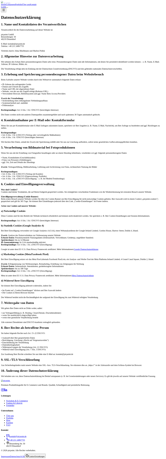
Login (3, 7)
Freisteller (10, 405)
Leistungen (10, 4)
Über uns (26, 4)
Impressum (5, 456)
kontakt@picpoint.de (17, 436)
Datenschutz (15, 456)
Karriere (9, 423)
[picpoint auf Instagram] (2, 391)
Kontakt (33, 4)
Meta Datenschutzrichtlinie (83, 275)
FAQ (8, 425)
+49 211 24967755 (17, 440)
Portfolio (18, 4)
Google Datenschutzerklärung (86, 249)
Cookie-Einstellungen (37, 457)
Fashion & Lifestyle (14, 403)
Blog (8, 420)
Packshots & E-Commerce (17, 401)
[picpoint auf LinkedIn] (5, 391)
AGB (22, 456)
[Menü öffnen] (7, 7)
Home (3, 4)
